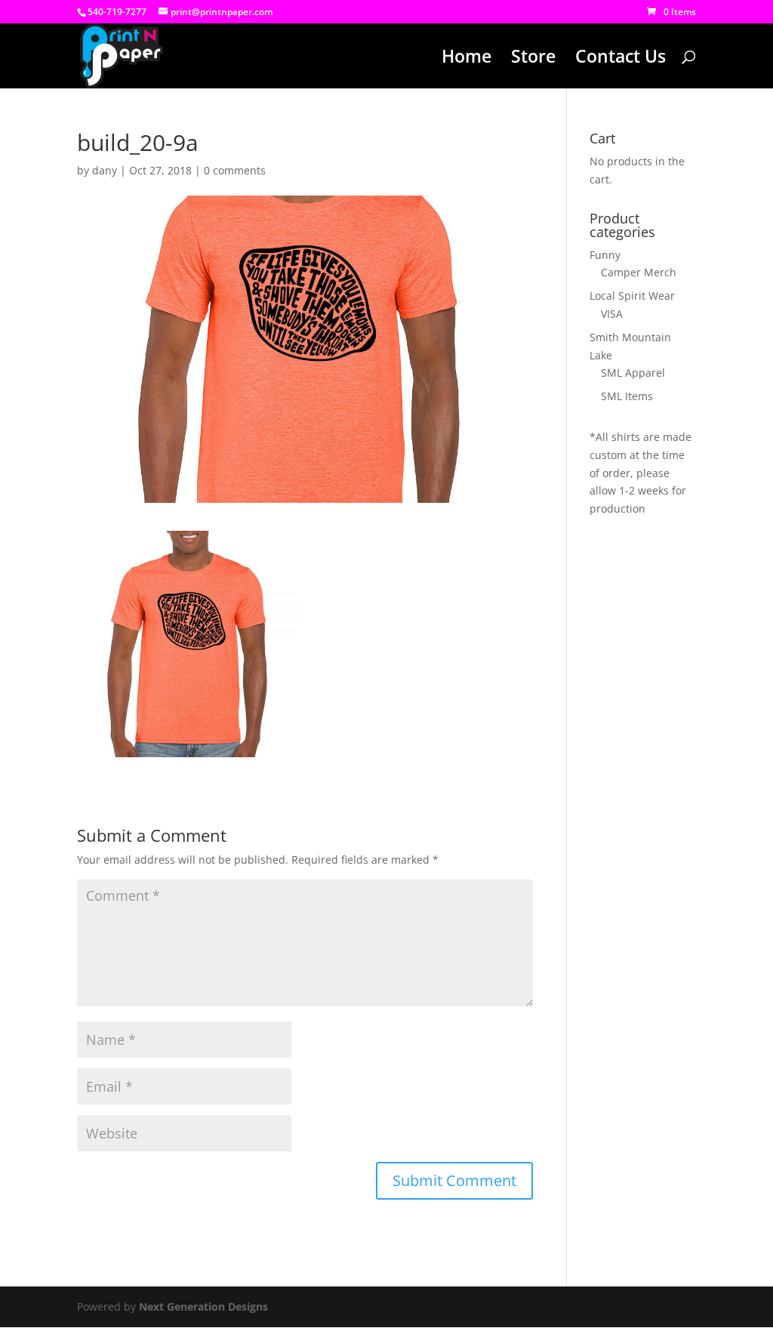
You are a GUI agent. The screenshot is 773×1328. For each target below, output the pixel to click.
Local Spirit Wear (632, 295)
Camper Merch (638, 272)
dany (104, 170)
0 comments (235, 170)
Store (533, 59)
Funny (605, 255)
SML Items (627, 396)
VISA (612, 314)
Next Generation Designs (203, 1306)
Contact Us (620, 59)
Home (466, 59)
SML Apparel (633, 372)
